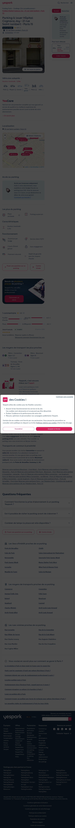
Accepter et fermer (54, 429)
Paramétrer (19, 429)
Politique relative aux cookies (46, 423)
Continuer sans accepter (64, 397)
